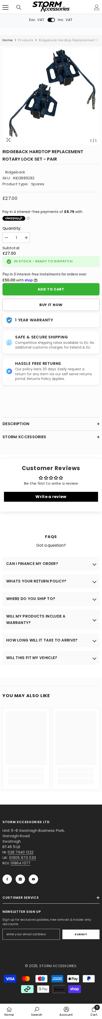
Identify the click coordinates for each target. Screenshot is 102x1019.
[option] (51, 97)
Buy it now (51, 304)
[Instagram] (20, 879)
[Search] (19, 7)
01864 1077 (21, 863)
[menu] (5, 7)
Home (7, 40)
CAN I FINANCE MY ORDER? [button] (32, 563)
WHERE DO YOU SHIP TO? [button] (30, 598)
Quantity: (12, 228)
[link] (26, 775)
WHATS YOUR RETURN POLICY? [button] (36, 581)
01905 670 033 (22, 857)
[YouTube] (33, 879)
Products (25, 40)
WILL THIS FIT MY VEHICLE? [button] (31, 657)
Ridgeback (15, 172)
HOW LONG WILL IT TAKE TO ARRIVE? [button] (42, 640)
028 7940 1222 (20, 852)
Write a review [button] (50, 496)
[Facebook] (7, 879)
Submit (81, 934)
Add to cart (51, 289)
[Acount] (97, 7)
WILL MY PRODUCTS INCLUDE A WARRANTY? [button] (36, 619)
